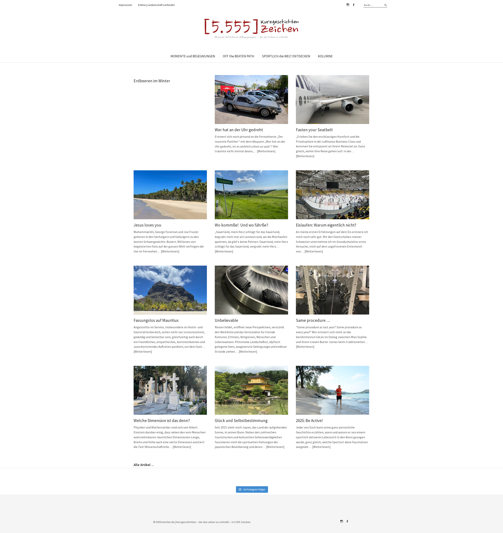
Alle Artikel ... (144, 464)
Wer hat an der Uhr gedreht (239, 129)
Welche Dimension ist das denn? (162, 420)
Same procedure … (313, 320)
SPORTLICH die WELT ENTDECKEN (286, 56)
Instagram (348, 5)
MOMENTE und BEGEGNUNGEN (193, 56)
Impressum (125, 5)
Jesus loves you (147, 225)
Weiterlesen (266, 151)
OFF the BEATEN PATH (238, 56)
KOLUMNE (325, 56)
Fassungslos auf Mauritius (156, 320)
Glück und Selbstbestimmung (241, 420)
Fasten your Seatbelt (314, 129)
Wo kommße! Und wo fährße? (241, 225)
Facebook (353, 5)
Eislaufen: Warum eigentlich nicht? (326, 225)
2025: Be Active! (309, 420)
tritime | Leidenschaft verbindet (156, 5)
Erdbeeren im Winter (152, 80)
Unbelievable (226, 320)
